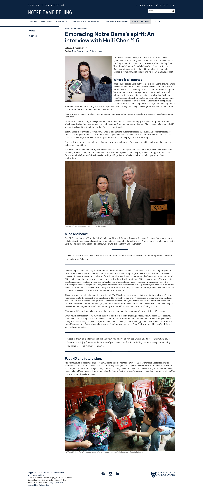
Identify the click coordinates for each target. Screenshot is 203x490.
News (85, 28)
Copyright (32, 472)
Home (67, 28)
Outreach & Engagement (85, 21)
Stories (33, 35)
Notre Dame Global (156, 3)
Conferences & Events (116, 21)
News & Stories (141, 21)
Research (61, 21)
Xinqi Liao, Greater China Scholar (87, 51)
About (33, 21)
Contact (158, 21)
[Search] (173, 11)
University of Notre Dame (53, 472)
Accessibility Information (38, 485)
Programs (47, 21)
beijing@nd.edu (56, 482)
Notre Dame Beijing (50, 12)
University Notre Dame (46, 3)
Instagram (111, 474)
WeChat (104, 474)
